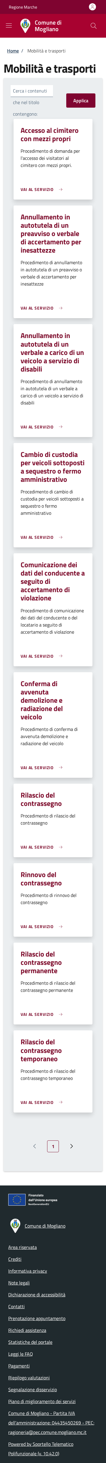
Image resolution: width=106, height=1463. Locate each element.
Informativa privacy (27, 1270)
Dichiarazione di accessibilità (36, 1294)
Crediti (14, 1259)
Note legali (19, 1282)
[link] (43, 189)
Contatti (16, 1306)
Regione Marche (23, 7)
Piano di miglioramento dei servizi (42, 1401)
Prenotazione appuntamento (36, 1318)
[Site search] (93, 25)
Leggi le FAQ (20, 1353)
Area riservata (22, 1247)
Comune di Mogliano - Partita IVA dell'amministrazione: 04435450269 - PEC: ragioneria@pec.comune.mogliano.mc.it (51, 1423)
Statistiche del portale (30, 1342)
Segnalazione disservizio (32, 1389)
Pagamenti (19, 1365)
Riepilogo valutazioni (29, 1377)
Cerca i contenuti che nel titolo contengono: (30, 102)
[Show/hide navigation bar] (9, 25)
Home (13, 50)
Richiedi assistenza (27, 1330)
